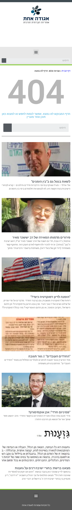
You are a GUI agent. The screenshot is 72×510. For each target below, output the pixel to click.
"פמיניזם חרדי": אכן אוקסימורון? (49, 412)
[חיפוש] (4, 60)
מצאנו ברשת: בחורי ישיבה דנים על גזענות (42, 468)
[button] (36, 52)
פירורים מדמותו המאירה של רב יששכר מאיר (41, 237)
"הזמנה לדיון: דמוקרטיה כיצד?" (50, 297)
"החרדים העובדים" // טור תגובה (49, 356)
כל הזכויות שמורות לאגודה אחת (36, 505)
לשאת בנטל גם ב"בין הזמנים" (50, 181)
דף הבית (66, 70)
